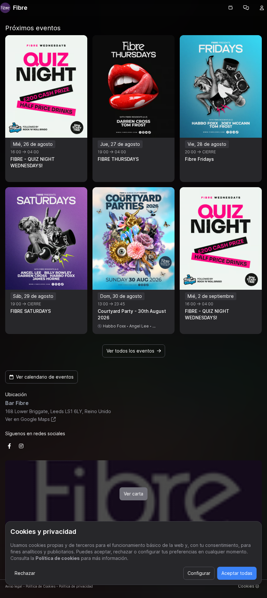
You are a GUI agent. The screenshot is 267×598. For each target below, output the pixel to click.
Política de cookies (57, 558)
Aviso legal (13, 586)
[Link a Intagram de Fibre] (21, 445)
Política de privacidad (76, 586)
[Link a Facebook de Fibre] (9, 445)
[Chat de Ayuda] (246, 8)
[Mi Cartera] (230, 8)
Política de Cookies (40, 586)
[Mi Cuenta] (262, 8)
